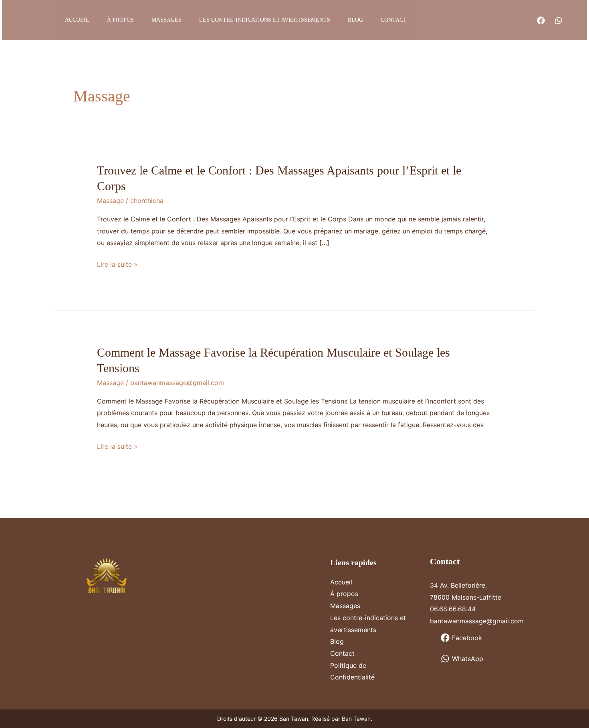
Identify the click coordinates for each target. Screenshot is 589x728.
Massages (166, 20)
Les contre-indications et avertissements (264, 20)
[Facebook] (541, 20)
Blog (355, 20)
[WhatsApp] (559, 20)
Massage (110, 201)
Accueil (77, 20)
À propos (120, 20)
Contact (394, 20)
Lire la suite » (117, 265)
